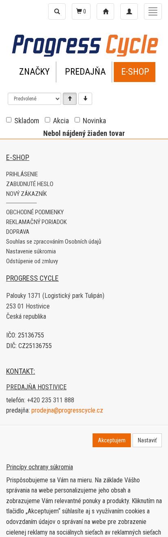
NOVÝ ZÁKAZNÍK (26, 193)
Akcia (61, 120)
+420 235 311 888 (50, 400)
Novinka (94, 120)
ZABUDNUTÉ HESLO (29, 184)
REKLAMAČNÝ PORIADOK (36, 222)
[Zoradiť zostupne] (85, 99)
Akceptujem (112, 440)
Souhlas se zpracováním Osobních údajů (53, 241)
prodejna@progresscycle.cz (67, 410)
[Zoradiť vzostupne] (70, 99)
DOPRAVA (17, 231)
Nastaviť (147, 440)
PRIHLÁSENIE (22, 174)
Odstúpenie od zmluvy (32, 261)
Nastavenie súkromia (31, 251)
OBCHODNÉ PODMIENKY (35, 212)
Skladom (26, 120)
